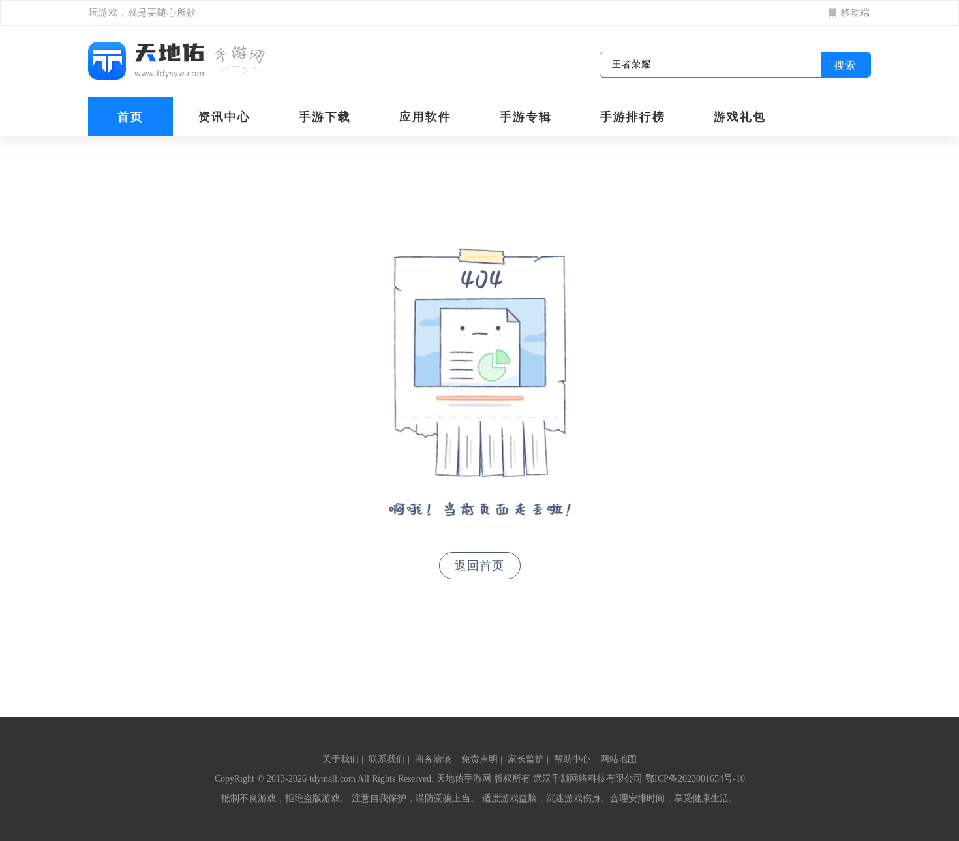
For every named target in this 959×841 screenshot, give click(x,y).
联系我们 (387, 759)
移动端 (855, 13)
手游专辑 (526, 116)
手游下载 (325, 116)
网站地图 (618, 759)
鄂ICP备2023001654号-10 (695, 779)
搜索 (845, 64)
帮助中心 (572, 759)
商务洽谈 (433, 759)
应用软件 (425, 116)
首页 (130, 116)
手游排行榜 (632, 116)
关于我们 (340, 759)
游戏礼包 (740, 116)
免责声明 (479, 759)
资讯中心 (224, 116)
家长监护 (526, 759)
